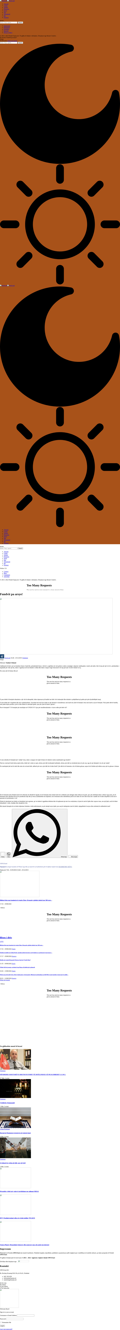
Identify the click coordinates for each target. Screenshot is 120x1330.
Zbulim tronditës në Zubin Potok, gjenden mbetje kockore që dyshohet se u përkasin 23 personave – (26, 952)
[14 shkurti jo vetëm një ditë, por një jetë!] (15, 1157)
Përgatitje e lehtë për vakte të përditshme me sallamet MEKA (19, 1191)
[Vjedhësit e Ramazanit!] (15, 1097)
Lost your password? (6, 1329)
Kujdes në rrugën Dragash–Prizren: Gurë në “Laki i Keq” (15, 960)
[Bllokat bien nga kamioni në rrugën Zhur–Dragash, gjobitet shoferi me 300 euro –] (19, 896)
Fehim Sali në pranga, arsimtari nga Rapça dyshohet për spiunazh (17, 967)
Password (3, 1319)
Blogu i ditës (6, 937)
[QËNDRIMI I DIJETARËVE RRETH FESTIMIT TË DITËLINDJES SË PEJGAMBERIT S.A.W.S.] (15, 1069)
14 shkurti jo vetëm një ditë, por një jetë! (13, 1163)
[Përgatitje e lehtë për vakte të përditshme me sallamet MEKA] (15, 1187)
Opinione (25, 658)
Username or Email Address (8, 1315)
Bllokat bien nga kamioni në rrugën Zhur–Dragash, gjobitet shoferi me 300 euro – (26, 900)
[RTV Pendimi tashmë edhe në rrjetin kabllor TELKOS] (15, 1214)
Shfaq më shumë (12, 41)
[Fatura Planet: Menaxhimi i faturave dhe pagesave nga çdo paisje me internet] (15, 1241)
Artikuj (2, 1129)
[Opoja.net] (7, 1)
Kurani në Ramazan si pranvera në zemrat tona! (15, 1133)
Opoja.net (7, 658)
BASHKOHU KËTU (65, 867)
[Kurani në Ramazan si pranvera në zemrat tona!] (15, 1127)
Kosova (14, 956)
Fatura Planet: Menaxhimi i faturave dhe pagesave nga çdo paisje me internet (24, 1245)
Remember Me (6, 1322)
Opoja (13, 949)
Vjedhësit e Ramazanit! (7, 1103)
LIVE (1, 941)
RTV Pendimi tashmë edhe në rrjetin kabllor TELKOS (17, 1218)
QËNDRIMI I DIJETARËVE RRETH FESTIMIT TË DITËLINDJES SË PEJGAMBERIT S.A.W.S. (33, 1074)
